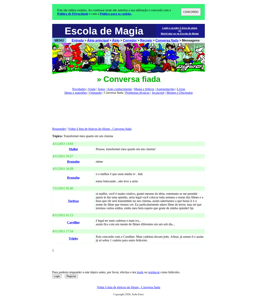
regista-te (154, 272)
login (140, 272)
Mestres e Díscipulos (179, 92)
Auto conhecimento (119, 89)
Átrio (115, 40)
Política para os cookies (115, 13)
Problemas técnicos (137, 92)
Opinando (95, 92)
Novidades (79, 89)
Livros (181, 89)
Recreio (146, 40)
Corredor (130, 40)
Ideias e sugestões (75, 92)
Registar (71, 276)
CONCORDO (190, 11)
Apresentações (165, 89)
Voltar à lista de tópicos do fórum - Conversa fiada (100, 129)
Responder (59, 129)
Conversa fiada (166, 40)
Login (57, 276)
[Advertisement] (125, 111)
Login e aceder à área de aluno (179, 28)
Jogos (101, 89)
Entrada (78, 40)
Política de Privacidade (72, 13)
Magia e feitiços (144, 89)
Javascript (158, 92)
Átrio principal (98, 40)
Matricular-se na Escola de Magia (180, 33)
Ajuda (92, 89)
